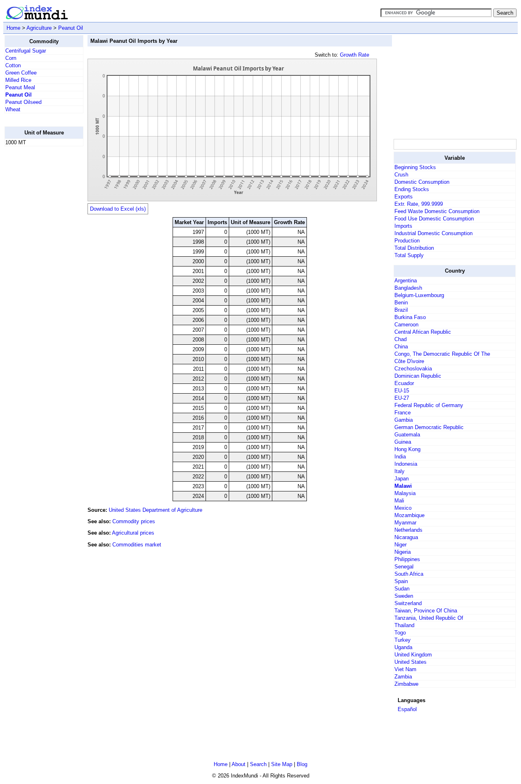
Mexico (403, 508)
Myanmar (405, 523)
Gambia (403, 420)
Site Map (281, 764)
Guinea (402, 442)
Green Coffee (21, 73)
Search (258, 764)
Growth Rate (354, 55)
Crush (401, 175)
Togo (400, 633)
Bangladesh (408, 288)
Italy (399, 471)
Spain (401, 581)
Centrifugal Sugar (25, 51)
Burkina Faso (410, 317)
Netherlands (408, 530)
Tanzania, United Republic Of (428, 618)
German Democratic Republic (429, 427)
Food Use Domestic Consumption (434, 219)
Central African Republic (422, 332)
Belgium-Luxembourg (419, 295)
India (400, 457)
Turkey (402, 640)
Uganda (403, 647)
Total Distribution (414, 248)
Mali (399, 501)
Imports (403, 226)
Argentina (405, 280)
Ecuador (404, 383)
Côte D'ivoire (409, 361)
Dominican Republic (417, 376)
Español (407, 709)
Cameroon (406, 325)
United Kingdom (413, 655)
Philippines (407, 559)
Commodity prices (133, 521)
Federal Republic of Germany (428, 405)
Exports (403, 197)
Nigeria (402, 552)
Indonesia (405, 464)
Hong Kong (407, 449)
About (238, 764)
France (402, 413)
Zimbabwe (406, 684)
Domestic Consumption (421, 182)
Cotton (13, 65)
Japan (401, 479)
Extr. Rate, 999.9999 (418, 204)
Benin (401, 303)
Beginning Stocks (415, 167)
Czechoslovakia (413, 369)
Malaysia (405, 493)
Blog (302, 764)
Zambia (403, 677)
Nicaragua (406, 537)
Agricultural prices (133, 533)
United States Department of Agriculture (155, 510)
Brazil (401, 310)
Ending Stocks (411, 189)
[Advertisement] (37, 275)
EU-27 (401, 398)
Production (407, 241)
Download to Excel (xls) (118, 209)
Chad (400, 339)
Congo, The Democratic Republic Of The (442, 354)
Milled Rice (18, 80)
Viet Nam (405, 669)
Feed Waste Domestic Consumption (436, 211)
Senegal (404, 567)
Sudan (401, 589)
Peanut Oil (70, 28)
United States (410, 662)
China (401, 347)
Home (13, 28)
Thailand (404, 625)
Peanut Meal (20, 87)
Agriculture (39, 28)
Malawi (403, 486)
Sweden (403, 596)
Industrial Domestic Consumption (433, 233)
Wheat (12, 109)
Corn (10, 58)
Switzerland (408, 603)
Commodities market (136, 545)
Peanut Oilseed (23, 102)
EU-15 (401, 391)
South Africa (408, 574)
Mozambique (409, 515)
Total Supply (409, 255)
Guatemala (407, 435)
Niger (400, 545)
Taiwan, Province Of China (425, 611)
